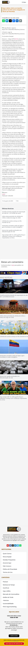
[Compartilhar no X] (10, 20)
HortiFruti (6, 588)
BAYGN (16, 39)
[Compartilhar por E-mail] (20, 20)
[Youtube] (8, 545)
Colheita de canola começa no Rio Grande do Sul (12, 221)
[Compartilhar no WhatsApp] (3, 20)
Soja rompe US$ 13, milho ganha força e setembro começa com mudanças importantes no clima (13, 236)
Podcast (5, 582)
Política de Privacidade (10, 569)
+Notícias (6, 600)
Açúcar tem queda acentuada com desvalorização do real (12, 231)
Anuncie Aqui (7, 563)
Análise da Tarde (8, 597)
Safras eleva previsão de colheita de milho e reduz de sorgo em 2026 (12, 217)
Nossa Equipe (7, 557)
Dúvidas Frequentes (9, 560)
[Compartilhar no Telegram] (7, 20)
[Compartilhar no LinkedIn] (17, 20)
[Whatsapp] (20, 545)
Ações (3, 194)
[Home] (6, 2)
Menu (24, 2)
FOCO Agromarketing (9, 607)
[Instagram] (13, 545)
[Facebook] (10, 545)
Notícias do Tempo (9, 585)
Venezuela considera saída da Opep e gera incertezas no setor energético (13, 226)
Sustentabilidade (8, 603)
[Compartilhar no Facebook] (13, 20)
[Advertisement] (14, 249)
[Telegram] (18, 545)
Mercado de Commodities (11, 594)
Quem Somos (7, 553)
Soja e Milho (6, 591)
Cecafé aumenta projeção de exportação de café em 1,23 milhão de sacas (13, 212)
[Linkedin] (15, 545)
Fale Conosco (7, 566)
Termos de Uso (7, 572)
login (13, 265)
